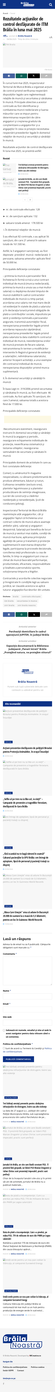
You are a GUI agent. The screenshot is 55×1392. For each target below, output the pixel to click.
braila (15, 596)
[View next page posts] (30, 200)
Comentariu (10, 953)
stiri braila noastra (27, 605)
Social (12, 13)
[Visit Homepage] (27, 4)
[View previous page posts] (25, 200)
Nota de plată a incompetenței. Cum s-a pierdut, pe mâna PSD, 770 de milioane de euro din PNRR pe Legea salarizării (26, 1235)
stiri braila (9, 605)
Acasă (5, 13)
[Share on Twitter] (34, 76)
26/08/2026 (8, 811)
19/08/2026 (8, 924)
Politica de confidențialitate (18, 1044)
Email (7, 1003)
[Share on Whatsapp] (21, 76)
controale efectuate (31, 596)
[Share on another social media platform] (46, 76)
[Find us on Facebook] (3, 1383)
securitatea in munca (27, 601)
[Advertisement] (27, 419)
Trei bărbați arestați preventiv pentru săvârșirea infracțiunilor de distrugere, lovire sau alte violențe (33, 167)
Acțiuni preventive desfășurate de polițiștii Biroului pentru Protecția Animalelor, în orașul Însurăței (27, 749)
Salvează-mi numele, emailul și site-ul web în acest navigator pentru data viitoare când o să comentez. (28, 1033)
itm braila (9, 601)
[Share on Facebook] (9, 76)
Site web (7, 1017)
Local (8, 1159)
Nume (7, 990)
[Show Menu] (4, 4)
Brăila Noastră (25, 36)
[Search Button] (50, 4)
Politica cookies (37, 1367)
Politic (8, 1226)
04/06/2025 (11, 39)
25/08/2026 (8, 869)
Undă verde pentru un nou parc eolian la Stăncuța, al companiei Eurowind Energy (25, 1298)
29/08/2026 (24, 174)
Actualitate (11, 1098)
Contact (20, 1370)
